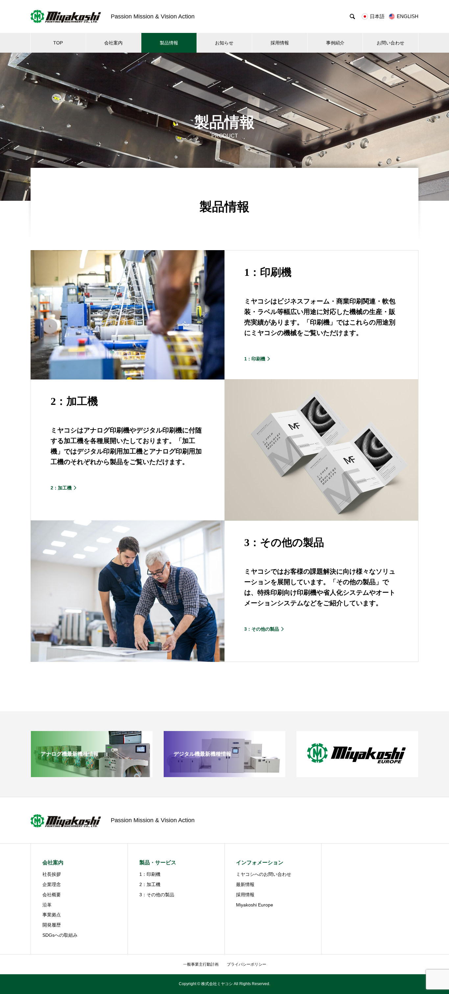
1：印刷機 (149, 874)
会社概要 (51, 894)
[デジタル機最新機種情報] (224, 774)
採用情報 (280, 42)
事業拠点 (51, 914)
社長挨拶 (51, 874)
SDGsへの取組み (60, 935)
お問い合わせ (390, 42)
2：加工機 (149, 884)
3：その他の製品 (156, 894)
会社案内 (113, 42)
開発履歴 (51, 925)
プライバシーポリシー (246, 964)
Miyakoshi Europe (254, 904)
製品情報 (169, 42)
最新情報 (245, 884)
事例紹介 (335, 42)
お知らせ (224, 42)
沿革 (47, 904)
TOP (58, 42)
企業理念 (51, 884)
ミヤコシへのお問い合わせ (263, 874)
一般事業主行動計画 (201, 964)
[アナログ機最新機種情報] (92, 774)
